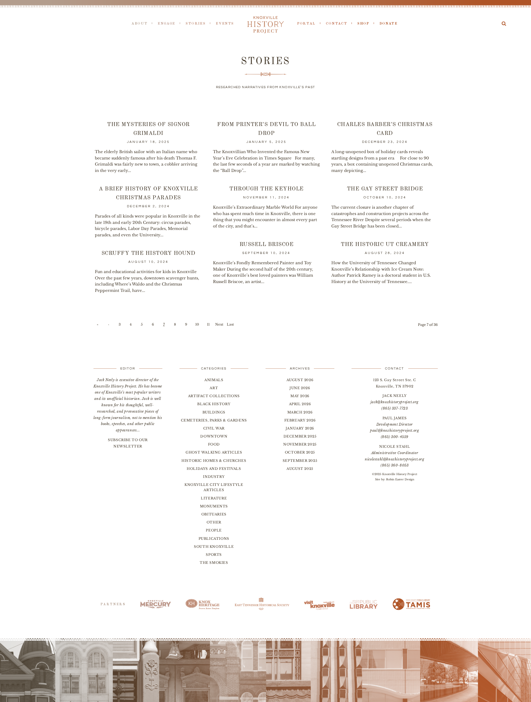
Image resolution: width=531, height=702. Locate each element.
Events (225, 23)
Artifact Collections (214, 396)
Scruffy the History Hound (148, 253)
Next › (219, 325)
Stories (195, 23)
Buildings (213, 412)
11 (208, 324)
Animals (213, 380)
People (214, 530)
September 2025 (300, 461)
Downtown (213, 436)
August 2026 (300, 380)
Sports (214, 554)
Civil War (214, 428)
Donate (388, 23)
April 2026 (300, 404)
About (139, 23)
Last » (230, 325)
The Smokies (214, 562)
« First (97, 325)
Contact (336, 23)
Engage (166, 23)
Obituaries (214, 514)
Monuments (214, 506)
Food (214, 444)
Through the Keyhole (266, 189)
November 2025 (300, 444)
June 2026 (300, 388)
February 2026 (300, 420)
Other (214, 522)
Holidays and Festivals (214, 469)
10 (197, 324)
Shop (363, 23)
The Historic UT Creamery (385, 244)
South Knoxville (214, 546)
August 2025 (300, 469)
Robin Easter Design (400, 479)
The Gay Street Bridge (385, 189)
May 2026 (299, 396)
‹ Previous (109, 325)
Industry (214, 477)
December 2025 (300, 436)
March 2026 (300, 412)
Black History (213, 404)
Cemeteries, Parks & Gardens (214, 420)
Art (214, 388)
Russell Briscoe (267, 244)
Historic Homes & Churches (213, 461)
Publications (214, 538)
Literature (214, 498)
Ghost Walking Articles (214, 452)
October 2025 (300, 452)
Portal (306, 23)
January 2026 (300, 428)
